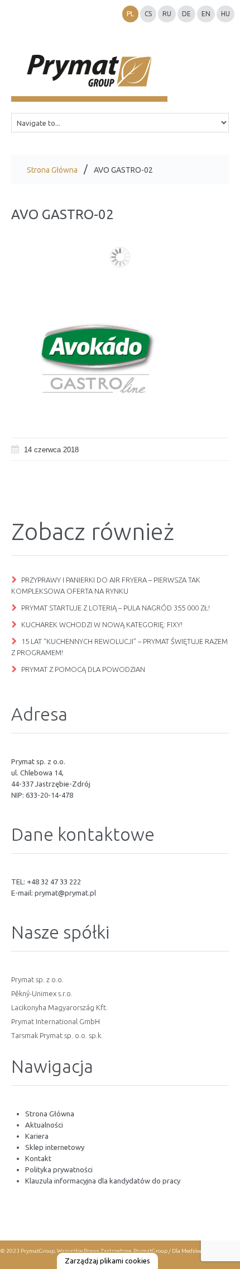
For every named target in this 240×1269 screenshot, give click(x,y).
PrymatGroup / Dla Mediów (166, 1251)
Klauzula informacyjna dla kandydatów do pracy (102, 1181)
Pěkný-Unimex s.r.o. (42, 993)
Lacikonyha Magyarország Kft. (59, 1007)
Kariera (37, 1136)
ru (166, 13)
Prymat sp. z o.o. (37, 979)
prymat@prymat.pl (65, 893)
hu (225, 13)
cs (148, 13)
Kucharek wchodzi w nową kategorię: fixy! (102, 624)
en (205, 13)
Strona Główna (52, 169)
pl (130, 13)
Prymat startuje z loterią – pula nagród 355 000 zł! (115, 608)
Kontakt (38, 1158)
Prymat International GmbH (55, 1021)
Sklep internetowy (54, 1147)
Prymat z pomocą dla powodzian (83, 669)
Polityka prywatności (59, 1169)
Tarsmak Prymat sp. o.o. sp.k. (57, 1035)
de (186, 13)
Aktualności (44, 1125)
